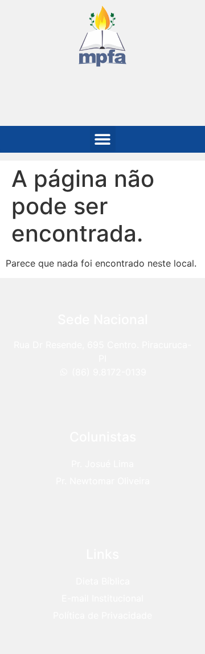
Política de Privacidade (102, 615)
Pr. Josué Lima (102, 463)
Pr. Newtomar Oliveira (103, 481)
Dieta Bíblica (103, 581)
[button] (103, 139)
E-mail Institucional (103, 598)
